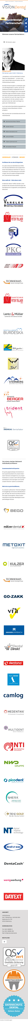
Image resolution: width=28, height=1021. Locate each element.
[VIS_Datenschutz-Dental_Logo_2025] (14, 995)
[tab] (14, 42)
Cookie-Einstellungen (6, 1020)
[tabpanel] (14, 82)
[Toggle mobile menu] (25, 9)
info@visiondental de (19, 1)
